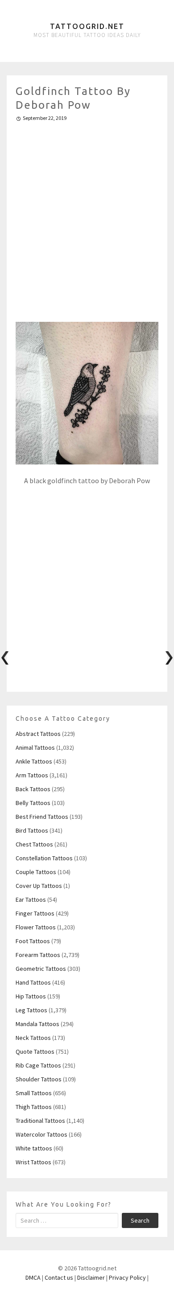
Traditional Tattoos (40, 1121)
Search (140, 1220)
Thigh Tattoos (34, 1107)
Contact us (59, 1277)
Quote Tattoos (35, 1051)
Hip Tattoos (31, 996)
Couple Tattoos (36, 872)
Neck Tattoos (33, 1038)
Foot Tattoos (33, 941)
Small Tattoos (34, 1093)
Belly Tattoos (33, 803)
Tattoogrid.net (87, 26)
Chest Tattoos (34, 844)
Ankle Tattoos (34, 761)
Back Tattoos (33, 789)
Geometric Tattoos (41, 969)
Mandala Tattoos (37, 1024)
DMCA (33, 1277)
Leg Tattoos (31, 1010)
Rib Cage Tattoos (38, 1065)
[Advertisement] (87, 218)
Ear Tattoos (31, 899)
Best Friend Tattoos (42, 817)
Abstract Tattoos (38, 734)
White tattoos (34, 1148)
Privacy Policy (127, 1277)
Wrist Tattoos (33, 1162)
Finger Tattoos (35, 913)
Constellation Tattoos (44, 858)
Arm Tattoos (32, 775)
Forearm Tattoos (38, 955)
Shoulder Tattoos (39, 1079)
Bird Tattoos (32, 830)
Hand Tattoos (33, 982)
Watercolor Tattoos (41, 1134)
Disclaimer (91, 1277)
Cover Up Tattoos (39, 886)
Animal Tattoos (35, 747)
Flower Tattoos (36, 927)
